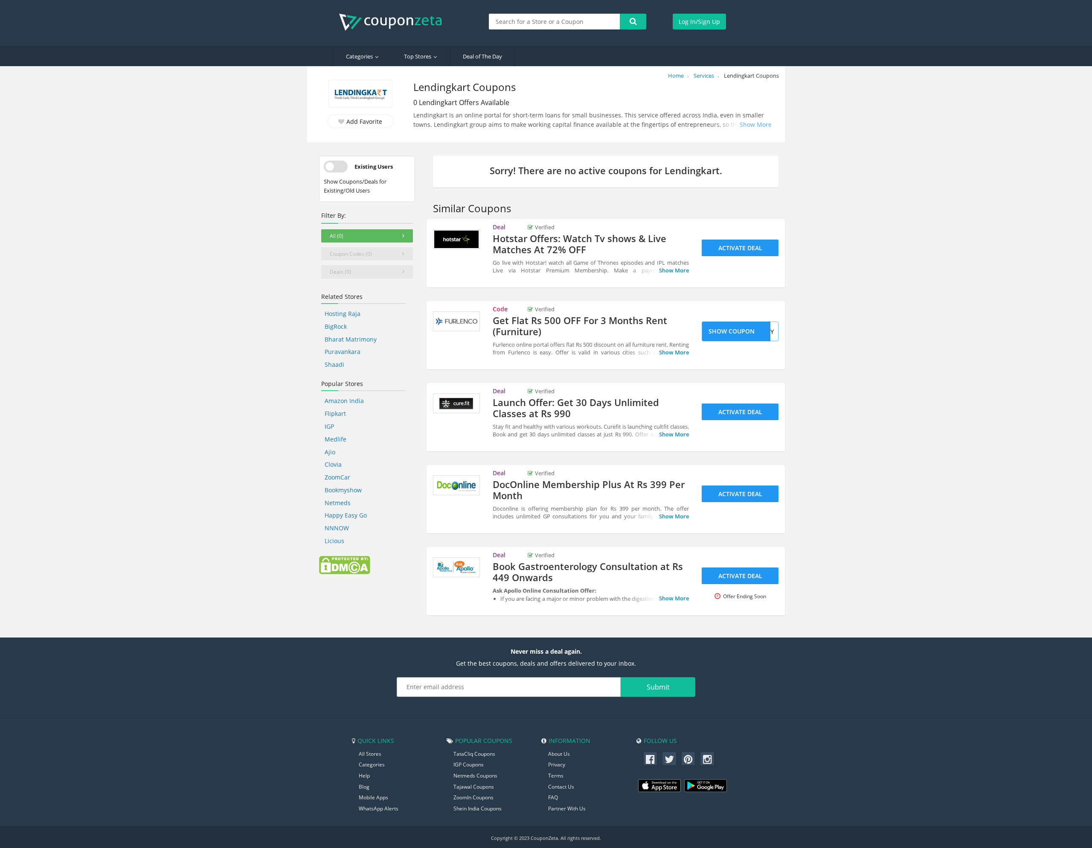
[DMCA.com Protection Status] (344, 564)
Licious (334, 541)
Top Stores (417, 56)
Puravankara (342, 352)
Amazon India (344, 401)
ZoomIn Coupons (473, 797)
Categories (359, 56)
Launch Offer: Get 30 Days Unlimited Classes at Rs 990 (576, 408)
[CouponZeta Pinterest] (688, 759)
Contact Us (561, 786)
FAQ (553, 797)
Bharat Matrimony (351, 339)
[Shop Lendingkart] (360, 95)
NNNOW (337, 528)
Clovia (333, 464)
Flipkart (335, 413)
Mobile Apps (373, 797)
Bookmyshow (343, 490)
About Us (559, 753)
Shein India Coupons (477, 808)
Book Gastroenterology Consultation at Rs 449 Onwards (588, 572)
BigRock (336, 326)
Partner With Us (567, 808)
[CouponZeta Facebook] (650, 759)
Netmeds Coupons (475, 775)
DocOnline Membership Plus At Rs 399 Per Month (589, 490)
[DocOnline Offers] (456, 485)
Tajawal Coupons (473, 786)
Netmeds (338, 503)
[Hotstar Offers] (456, 239)
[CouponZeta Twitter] (669, 759)
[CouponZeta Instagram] (707, 759)
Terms (555, 775)
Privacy (556, 764)
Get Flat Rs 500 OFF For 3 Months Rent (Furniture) (580, 326)
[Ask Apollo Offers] (456, 567)
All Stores (370, 753)
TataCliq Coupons (474, 753)
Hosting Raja (342, 314)
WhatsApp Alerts (378, 808)
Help (364, 775)
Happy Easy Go (346, 515)
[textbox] (554, 21)
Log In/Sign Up (699, 22)
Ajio (330, 452)
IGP (329, 426)
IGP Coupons (468, 764)
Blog (364, 786)
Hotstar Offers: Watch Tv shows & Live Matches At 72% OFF (579, 244)
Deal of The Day (482, 56)
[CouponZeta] (394, 22)
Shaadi (334, 364)
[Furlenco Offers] (456, 321)
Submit (658, 687)
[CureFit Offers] (456, 403)
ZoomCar (337, 477)
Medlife (335, 439)
